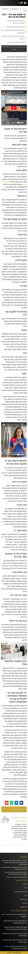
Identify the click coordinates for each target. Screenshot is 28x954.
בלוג (21, 9)
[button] (25, 3)
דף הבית (25, 9)
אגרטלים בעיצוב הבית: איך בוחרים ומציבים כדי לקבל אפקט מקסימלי (15, 922)
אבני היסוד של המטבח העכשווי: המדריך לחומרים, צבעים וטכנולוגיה (15, 947)
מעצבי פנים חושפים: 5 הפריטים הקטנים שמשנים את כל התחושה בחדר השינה (15, 928)
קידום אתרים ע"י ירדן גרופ (14, 953)
